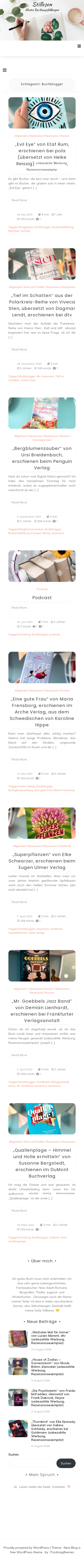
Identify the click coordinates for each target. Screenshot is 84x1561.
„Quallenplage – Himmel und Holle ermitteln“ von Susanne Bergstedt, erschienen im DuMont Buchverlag (42, 1163)
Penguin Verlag (40, 533)
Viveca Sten (28, 380)
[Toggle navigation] (4, 70)
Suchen (13, 1454)
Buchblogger (43, 227)
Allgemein (21, 135)
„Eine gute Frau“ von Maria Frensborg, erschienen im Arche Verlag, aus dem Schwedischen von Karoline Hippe (42, 712)
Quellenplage (17, 1241)
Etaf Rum (14, 230)
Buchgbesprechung (20, 790)
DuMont (54, 1237)
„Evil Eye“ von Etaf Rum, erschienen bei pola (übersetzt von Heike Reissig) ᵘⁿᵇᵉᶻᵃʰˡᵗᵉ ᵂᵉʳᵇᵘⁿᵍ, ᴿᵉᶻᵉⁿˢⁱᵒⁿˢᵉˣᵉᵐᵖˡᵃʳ (42, 157)
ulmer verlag (36, 932)
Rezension (36, 135)
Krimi (64, 1237)
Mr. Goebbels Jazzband (32, 1085)
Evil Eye (25, 230)
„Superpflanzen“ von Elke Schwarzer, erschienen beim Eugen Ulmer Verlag (42, 860)
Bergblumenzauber (31, 529)
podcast (55, 634)
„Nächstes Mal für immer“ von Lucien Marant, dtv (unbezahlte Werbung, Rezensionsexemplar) (50, 1337)
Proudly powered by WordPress (27, 1548)
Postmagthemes (62, 1552)
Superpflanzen (17, 932)
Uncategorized (42, 439)
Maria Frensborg (64, 790)
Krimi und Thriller (34, 287)
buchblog (25, 634)
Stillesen (42, 4)
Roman (65, 135)
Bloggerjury (26, 227)
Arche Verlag (27, 786)
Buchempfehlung (62, 227)
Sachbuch (65, 846)
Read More (19, 200)
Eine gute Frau (43, 790)
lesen (12, 1085)
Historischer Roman (41, 988)
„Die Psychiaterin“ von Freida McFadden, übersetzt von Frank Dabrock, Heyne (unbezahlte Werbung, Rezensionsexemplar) (53, 1398)
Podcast (42, 589)
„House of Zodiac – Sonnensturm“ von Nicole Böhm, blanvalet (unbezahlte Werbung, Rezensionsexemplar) (53, 1367)
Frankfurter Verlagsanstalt (52, 1082)
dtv (38, 376)
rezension (48, 376)
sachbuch (56, 928)
